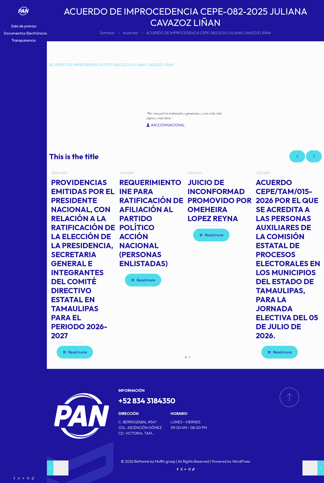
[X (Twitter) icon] (18, 478)
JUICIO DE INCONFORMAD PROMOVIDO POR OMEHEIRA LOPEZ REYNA (220, 200)
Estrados (107, 32)
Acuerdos (130, 32)
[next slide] (314, 156)
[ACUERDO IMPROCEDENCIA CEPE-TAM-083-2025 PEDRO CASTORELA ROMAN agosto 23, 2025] (313, 467)
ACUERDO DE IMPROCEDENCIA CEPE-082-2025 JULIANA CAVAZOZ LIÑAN (111, 64)
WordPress (241, 461)
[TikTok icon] (33, 478)
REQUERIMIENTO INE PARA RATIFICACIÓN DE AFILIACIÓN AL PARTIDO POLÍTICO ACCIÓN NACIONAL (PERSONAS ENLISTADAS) (151, 223)
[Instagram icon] (28, 478)
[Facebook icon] (14, 478)
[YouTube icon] (23, 478)
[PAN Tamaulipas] (23, 11)
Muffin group (165, 461)
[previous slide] (297, 156)
